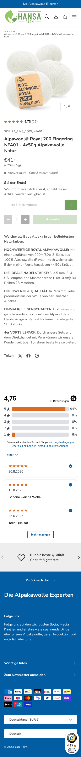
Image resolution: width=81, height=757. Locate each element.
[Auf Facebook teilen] (28, 356)
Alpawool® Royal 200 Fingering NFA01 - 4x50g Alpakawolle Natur (39, 35)
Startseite (9, 31)
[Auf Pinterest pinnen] (37, 356)
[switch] (72, 750)
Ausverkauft (55, 219)
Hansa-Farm (20, 747)
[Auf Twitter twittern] (20, 356)
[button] (65, 16)
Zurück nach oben (38, 580)
